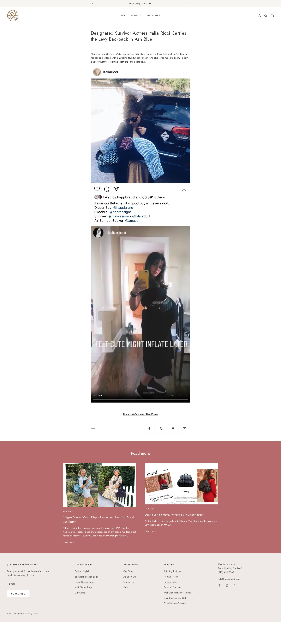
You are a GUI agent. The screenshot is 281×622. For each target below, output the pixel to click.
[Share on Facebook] (149, 428)
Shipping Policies (172, 571)
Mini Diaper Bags (83, 587)
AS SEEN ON (136, 15)
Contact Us (128, 582)
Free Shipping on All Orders (140, 3)
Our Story (128, 571)
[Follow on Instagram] (226, 585)
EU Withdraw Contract (175, 603)
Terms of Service (172, 587)
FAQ (125, 587)
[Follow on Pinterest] (234, 585)
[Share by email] (184, 428)
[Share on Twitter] (161, 428)
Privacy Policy (171, 582)
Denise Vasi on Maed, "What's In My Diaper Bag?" (174, 515)
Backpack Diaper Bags (86, 576)
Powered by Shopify (31, 613)
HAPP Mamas (68, 511)
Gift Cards (80, 592)
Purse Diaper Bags (84, 582)
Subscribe (18, 593)
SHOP (123, 15)
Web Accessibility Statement (178, 592)
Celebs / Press (150, 509)
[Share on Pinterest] (173, 428)
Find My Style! (82, 571)
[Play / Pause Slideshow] (93, 3)
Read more (68, 542)
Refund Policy (171, 576)
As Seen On (129, 576)
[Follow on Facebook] (219, 585)
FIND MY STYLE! (153, 15)
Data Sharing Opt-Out (175, 598)
